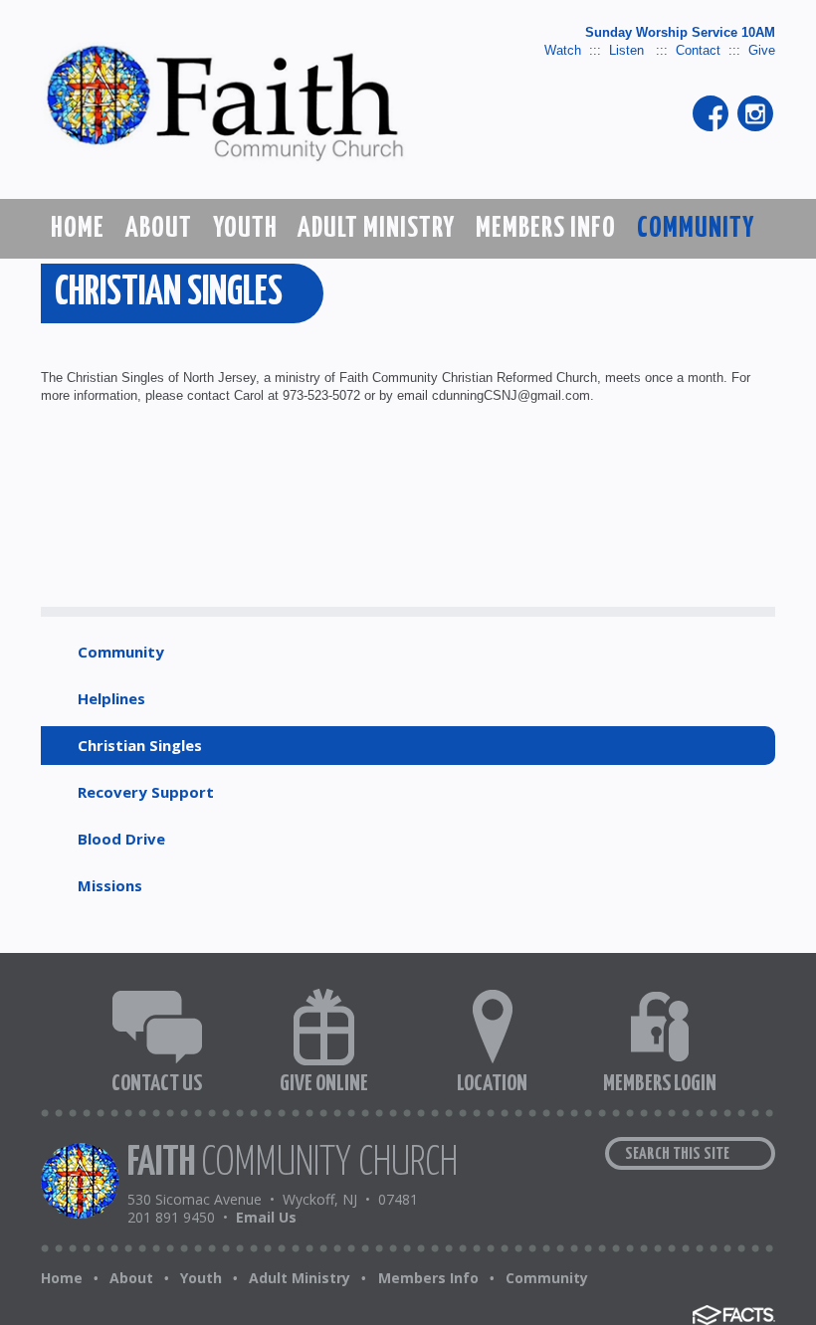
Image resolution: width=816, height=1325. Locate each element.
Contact (698, 50)
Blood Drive (121, 839)
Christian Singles (140, 745)
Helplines (111, 698)
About (131, 1278)
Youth (201, 1278)
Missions (110, 885)
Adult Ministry (299, 1278)
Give (761, 50)
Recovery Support (146, 792)
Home (62, 1278)
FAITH (292, 1163)
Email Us (266, 1217)
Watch (562, 50)
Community (121, 652)
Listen (628, 50)
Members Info (428, 1278)
